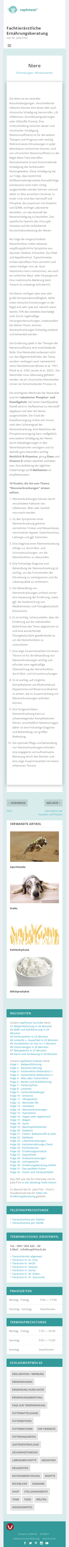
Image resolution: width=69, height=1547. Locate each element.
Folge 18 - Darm (19, 1123)
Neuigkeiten (20, 1468)
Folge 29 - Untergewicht (24, 1161)
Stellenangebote (36, 1491)
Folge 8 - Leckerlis (20, 1088)
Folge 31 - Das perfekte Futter (28, 1168)
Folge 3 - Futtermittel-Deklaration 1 (31, 1071)
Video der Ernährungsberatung (28, 1194)
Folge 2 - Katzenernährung (26, 1068)
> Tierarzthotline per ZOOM (26, 1223)
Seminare (38, 1483)
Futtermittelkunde (25, 1413)
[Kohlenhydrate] (34, 930)
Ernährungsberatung (27, 1397)
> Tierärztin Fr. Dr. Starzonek (27, 1277)
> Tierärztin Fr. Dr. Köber (25, 1274)
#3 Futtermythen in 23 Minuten (29, 1036)
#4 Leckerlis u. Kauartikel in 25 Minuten (34, 1040)
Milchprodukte (19, 991)
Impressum (49, 1538)
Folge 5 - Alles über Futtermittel (29, 1078)
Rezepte (50, 1476)
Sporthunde (17, 867)
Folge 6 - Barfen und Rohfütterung (30, 1081)
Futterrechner (22, 1428)
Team (15, 1499)
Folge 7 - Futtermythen (24, 1085)
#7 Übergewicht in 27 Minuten (28, 1050)
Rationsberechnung (26, 1476)
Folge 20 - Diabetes (21, 1130)
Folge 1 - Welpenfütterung (26, 1064)
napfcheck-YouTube (31, 1022)
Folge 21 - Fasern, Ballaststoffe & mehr (33, 1133)
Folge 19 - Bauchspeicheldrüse (28, 1127)
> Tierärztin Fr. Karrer (23, 1270)
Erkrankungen (24, 72)
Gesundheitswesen (25, 1452)
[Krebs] (34, 888)
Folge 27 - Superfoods (23, 1154)
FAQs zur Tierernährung (28, 1405)
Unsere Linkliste (27, 1534)
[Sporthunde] (34, 846)
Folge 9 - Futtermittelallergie (27, 1092)
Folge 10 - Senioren (21, 1095)
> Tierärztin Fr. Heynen (24, 1267)
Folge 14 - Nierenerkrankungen (28, 1109)
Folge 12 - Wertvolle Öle (24, 1102)
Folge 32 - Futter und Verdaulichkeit (31, 1172)
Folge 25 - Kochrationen (24, 1147)
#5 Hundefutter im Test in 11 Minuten (33, 1043)
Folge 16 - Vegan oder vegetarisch (30, 1116)
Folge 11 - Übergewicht (24, 1099)
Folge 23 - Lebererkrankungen (28, 1140)
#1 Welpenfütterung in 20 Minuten (31, 1026)
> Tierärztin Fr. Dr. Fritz (24, 1260)
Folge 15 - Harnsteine (23, 1113)
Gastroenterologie (25, 1444)
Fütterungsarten (24, 1436)
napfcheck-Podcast (30, 1061)
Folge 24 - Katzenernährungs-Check (31, 1144)
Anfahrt (44, 1534)
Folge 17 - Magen (20, 1120)
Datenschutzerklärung (26, 1538)
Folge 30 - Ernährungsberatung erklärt (33, 1165)
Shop (15, 1491)
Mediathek (49, 1460)
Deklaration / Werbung (28, 1374)
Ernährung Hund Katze (28, 1389)
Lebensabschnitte (24, 1460)
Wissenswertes (44, 72)
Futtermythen (21, 1421)
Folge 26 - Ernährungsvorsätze (28, 1151)
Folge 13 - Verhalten (22, 1106)
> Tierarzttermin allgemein (26, 1256)
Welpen (41, 1499)
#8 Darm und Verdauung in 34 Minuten (33, 1054)
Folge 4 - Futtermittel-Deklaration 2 (31, 1075)
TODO (27, 1499)
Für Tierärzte (47, 1428)
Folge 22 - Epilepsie (21, 1137)
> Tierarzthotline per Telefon (27, 1219)
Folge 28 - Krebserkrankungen (28, 1158)
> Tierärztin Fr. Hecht (23, 1263)
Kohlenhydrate (19, 949)
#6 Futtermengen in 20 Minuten (29, 1047)
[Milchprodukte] (34, 972)
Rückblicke (19, 1483)
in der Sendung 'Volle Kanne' (39, 1182)
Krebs (14, 908)
